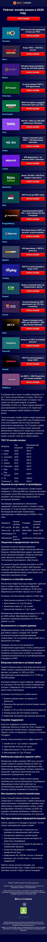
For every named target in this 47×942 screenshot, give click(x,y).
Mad (4, 205)
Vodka (5, 151)
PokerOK (6, 351)
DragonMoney (8, 223)
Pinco (4, 59)
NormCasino (7, 114)
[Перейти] (23, 899)
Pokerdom (6, 96)
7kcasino (6, 41)
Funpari (5, 296)
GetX (4, 333)
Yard (4, 132)
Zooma (5, 315)
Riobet (5, 78)
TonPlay (5, 278)
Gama (4, 242)
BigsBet (5, 260)
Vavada (5, 369)
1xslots (5, 169)
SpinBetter (6, 187)
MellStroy (6, 388)
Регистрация (23, 18)
